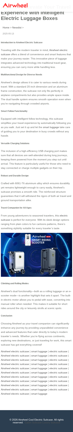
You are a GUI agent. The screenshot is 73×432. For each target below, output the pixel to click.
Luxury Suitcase (51, 422)
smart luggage (51, 127)
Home (6, 27)
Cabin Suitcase (33, 422)
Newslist (16, 27)
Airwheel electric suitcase (15, 351)
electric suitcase (58, 351)
